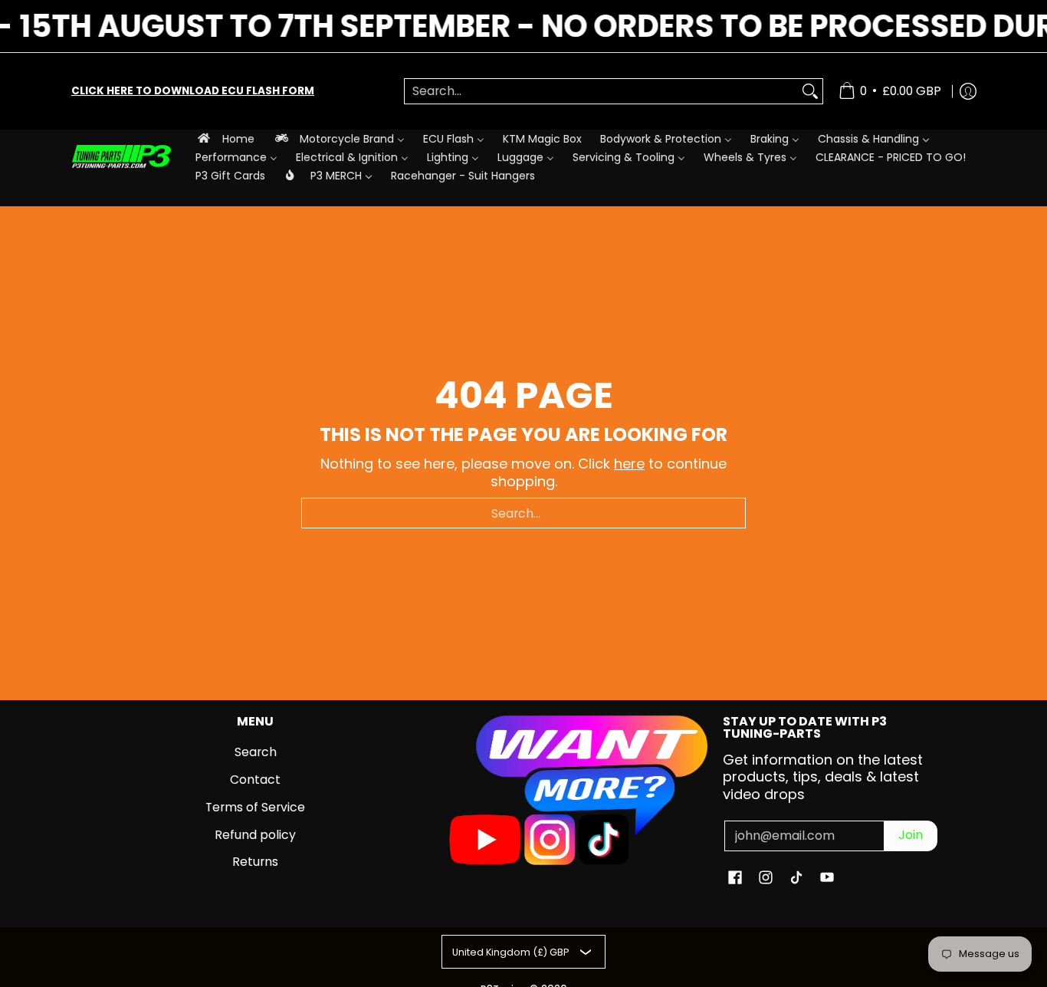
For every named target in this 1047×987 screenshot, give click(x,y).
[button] (735, 878)
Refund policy (255, 835)
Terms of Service (255, 807)
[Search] (810, 91)
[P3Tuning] (121, 156)
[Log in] (968, 91)
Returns (255, 861)
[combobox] (601, 91)
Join (910, 835)
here (629, 463)
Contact (255, 779)
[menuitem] (225, 138)
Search (256, 752)
